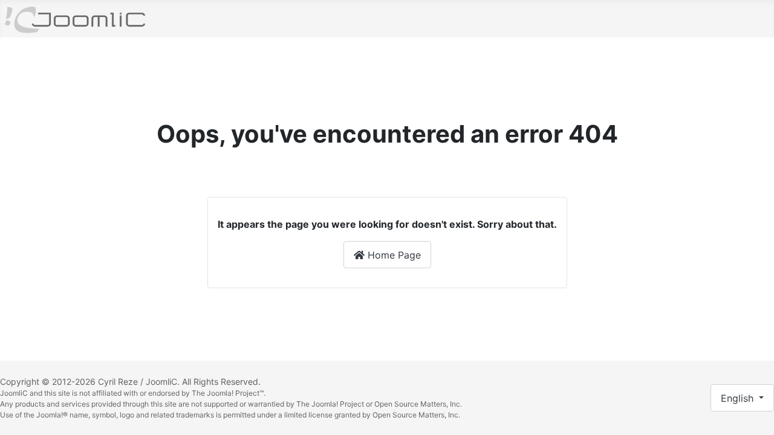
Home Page (393, 255)
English (738, 398)
